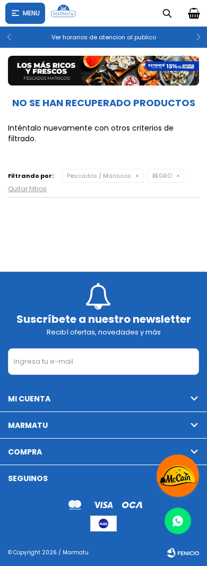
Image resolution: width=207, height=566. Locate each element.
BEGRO (162, 175)
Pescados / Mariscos (99, 175)
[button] (194, 37)
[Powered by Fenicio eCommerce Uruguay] (183, 553)
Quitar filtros (27, 188)
